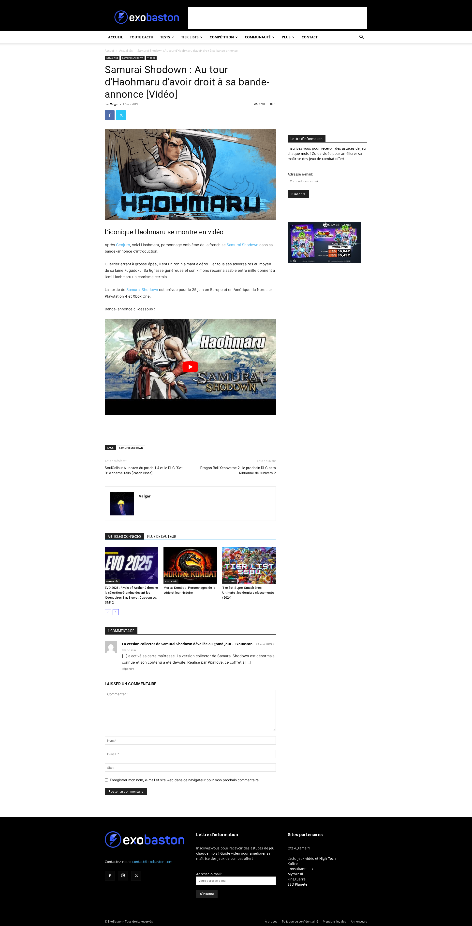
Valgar (114, 104)
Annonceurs (359, 921)
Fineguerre (297, 879)
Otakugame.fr (299, 848)
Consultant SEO (300, 868)
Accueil (115, 37)
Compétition (222, 37)
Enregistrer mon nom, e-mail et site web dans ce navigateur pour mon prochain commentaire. (185, 780)
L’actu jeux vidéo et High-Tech (312, 858)
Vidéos (151, 57)
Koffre (293, 863)
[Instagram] (123, 875)
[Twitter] (121, 115)
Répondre (128, 669)
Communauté (258, 37)
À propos (271, 921)
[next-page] (116, 612)
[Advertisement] (277, 18)
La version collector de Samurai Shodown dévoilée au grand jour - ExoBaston (187, 643)
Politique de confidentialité (300, 921)
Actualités (126, 50)
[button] (361, 37)
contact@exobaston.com (152, 861)
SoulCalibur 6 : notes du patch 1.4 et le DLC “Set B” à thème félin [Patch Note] (144, 470)
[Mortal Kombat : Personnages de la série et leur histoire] (190, 565)
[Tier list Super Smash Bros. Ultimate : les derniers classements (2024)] (249, 565)
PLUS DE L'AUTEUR (161, 537)
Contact (310, 37)
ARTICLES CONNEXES (124, 537)
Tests (165, 37)
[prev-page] (108, 612)
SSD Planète (297, 884)
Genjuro (123, 244)
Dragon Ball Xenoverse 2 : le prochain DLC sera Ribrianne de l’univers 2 (238, 470)
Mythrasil (295, 874)
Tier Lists (190, 37)
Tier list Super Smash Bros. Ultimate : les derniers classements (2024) (248, 592)
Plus (286, 37)
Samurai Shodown (132, 57)
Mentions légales (334, 921)
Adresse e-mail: (300, 174)
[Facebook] (110, 115)
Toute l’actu (141, 37)
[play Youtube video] (190, 367)
